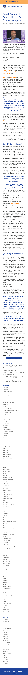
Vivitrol (5, 607)
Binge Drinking (6, 419)
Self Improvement (7, 563)
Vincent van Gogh (7, 603)
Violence (5, 605)
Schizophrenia (6, 561)
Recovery (5, 24)
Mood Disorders (7, 515)
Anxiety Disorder (7, 412)
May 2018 (5, 636)
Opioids (5, 532)
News (4, 525)
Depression (5, 442)
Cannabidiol (6, 423)
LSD (4, 492)
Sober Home (6, 569)
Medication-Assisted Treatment (11, 505)
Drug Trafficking (7, 454)
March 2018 (6, 640)
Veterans (5, 599)
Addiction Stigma (7, 393)
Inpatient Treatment (8, 479)
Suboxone (5, 582)
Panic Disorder (6, 540)
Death (4, 440)
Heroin (4, 473)
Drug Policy (5, 452)
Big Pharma (5, 414)
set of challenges (14, 203)
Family (4, 461)
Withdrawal (6, 611)
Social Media (6, 574)
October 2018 (6, 626)
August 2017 (6, 655)
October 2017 (6, 651)
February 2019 (6, 624)
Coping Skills (6, 437)
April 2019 (5, 619)
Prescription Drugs (7, 549)
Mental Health (22, 23)
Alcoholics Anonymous (8, 402)
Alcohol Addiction (7, 400)
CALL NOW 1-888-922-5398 (14, 358)
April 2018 (5, 638)
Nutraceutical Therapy (8, 528)
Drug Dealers (6, 450)
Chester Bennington (8, 431)
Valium (4, 597)
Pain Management (7, 538)
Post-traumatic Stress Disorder (10, 546)
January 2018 (6, 645)
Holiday (5, 475)
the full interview (11, 342)
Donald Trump (6, 446)
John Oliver (5, 488)
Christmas (5, 433)
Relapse (5, 555)
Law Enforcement (7, 490)
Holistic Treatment (7, 477)
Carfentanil (5, 425)
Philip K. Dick (6, 544)
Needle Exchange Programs (9, 521)
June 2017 (5, 659)
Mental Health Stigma (8, 509)
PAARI (4, 536)
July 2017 (5, 657)
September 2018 (7, 628)
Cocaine (5, 435)
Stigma (8, 24)
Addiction (5, 389)
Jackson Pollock (7, 484)
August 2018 (6, 630)
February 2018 (6, 642)
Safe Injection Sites (7, 559)
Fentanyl (5, 463)
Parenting (5, 542)
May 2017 (5, 661)
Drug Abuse (6, 448)
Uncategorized (6, 592)
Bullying (5, 421)
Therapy (12, 24)
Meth (4, 511)
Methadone (5, 513)
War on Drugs (6, 609)
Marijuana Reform (7, 498)
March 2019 (6, 622)
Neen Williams (6, 523)
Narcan (4, 519)
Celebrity (16, 23)
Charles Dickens (7, 429)
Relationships (6, 557)
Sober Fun (5, 567)
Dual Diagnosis (6, 456)
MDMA (4, 500)
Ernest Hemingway (7, 458)
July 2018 (5, 632)
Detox (4, 444)
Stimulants (5, 580)
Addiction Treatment (8, 395)
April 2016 (5, 663)
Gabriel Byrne (6, 469)
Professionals (6, 551)
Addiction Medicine (7, 391)
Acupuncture (6, 387)
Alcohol (5, 398)
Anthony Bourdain (7, 408)
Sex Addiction (6, 565)
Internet (5, 481)
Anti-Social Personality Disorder (11, 410)
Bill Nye (5, 416)
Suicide (4, 584)
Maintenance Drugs (7, 494)
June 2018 (5, 634)
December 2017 (7, 647)
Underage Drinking (7, 595)
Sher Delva (6, 23)
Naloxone (5, 517)
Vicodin (5, 601)
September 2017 (7, 653)
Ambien (5, 406)
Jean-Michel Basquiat (8, 486)
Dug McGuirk (13, 77)
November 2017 (7, 649)
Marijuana (5, 496)
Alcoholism (5, 404)
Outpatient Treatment (8, 534)
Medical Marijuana (7, 502)
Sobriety (5, 572)
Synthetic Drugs (7, 586)
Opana (4, 530)
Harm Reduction (7, 471)
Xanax (4, 613)
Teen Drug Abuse (7, 588)
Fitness (4, 467)
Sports (4, 576)
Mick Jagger (6, 120)
